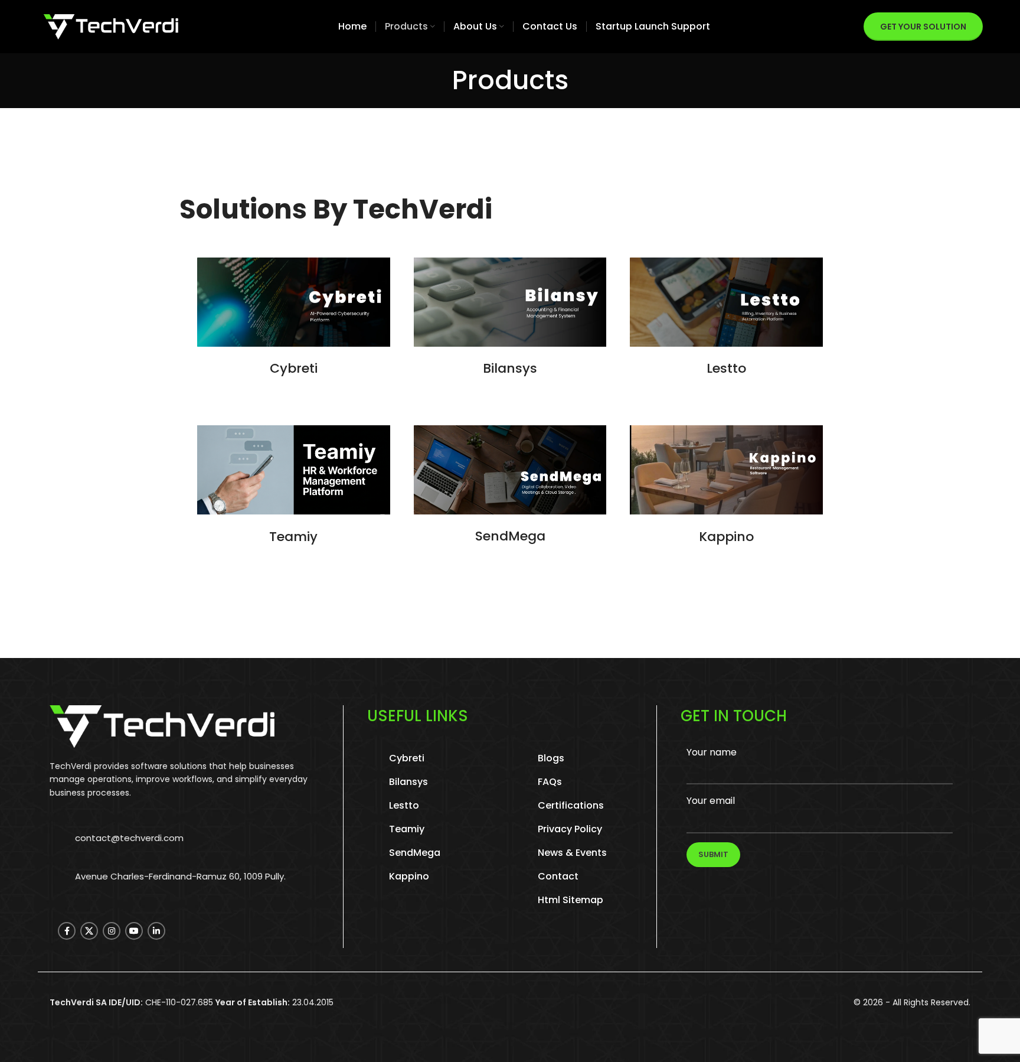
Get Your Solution (923, 26)
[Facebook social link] (67, 931)
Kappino (726, 536)
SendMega (510, 536)
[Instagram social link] (111, 931)
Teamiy (293, 536)
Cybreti (294, 368)
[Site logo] (111, 25)
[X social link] (89, 931)
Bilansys (510, 368)
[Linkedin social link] (156, 931)
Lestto (726, 368)
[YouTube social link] (134, 931)
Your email (710, 800)
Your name (711, 752)
